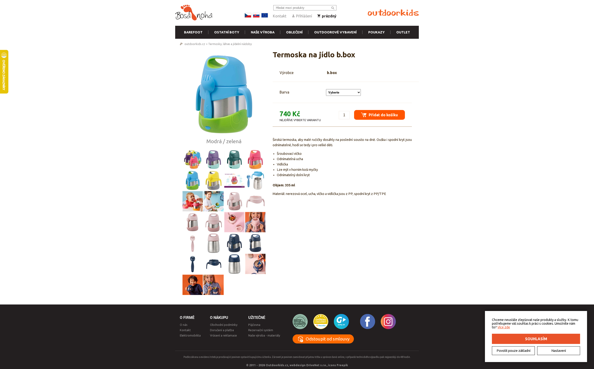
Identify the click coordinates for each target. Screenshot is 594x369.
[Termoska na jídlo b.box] (224, 94)
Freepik (342, 365)
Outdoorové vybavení (335, 32)
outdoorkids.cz (194, 43)
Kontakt (279, 16)
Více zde (503, 327)
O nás (183, 324)
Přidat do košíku (383, 115)
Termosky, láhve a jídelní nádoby (230, 43)
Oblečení (294, 32)
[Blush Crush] (234, 201)
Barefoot (193, 32)
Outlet (403, 32)
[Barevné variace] (192, 159)
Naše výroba (262, 32)
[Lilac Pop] (213, 159)
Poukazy (376, 32)
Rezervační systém (260, 330)
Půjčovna (254, 324)
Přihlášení (303, 16)
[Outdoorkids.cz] (393, 12)
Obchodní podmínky (223, 324)
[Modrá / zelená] (192, 180)
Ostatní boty (226, 32)
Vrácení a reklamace (223, 335)
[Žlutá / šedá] (213, 180)
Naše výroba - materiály (264, 335)
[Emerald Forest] (234, 159)
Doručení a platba (222, 330)
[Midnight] (234, 243)
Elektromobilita (190, 335)
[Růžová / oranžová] (255, 159)
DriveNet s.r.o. (316, 365)
